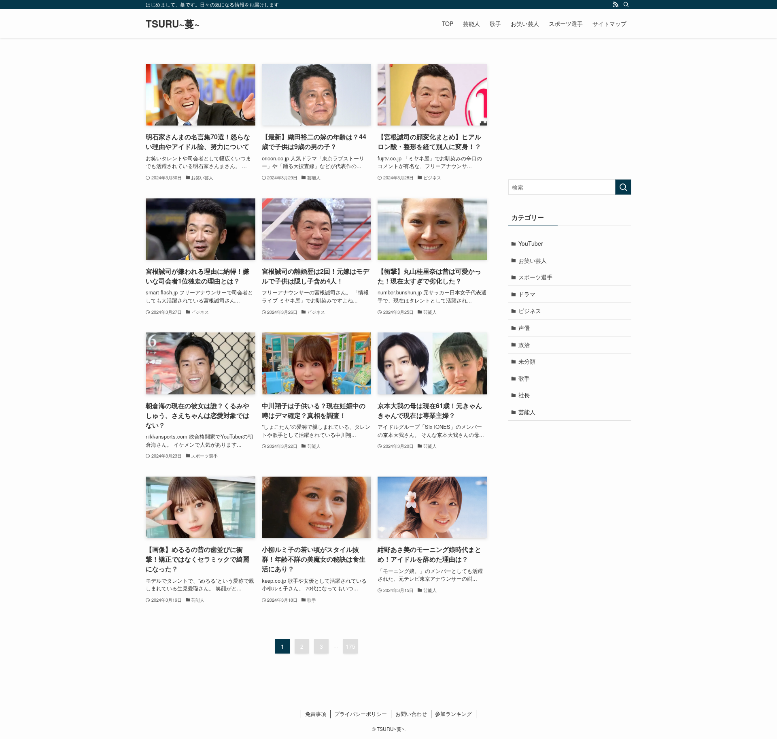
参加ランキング (453, 714)
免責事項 (315, 714)
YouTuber (530, 243)
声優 (524, 328)
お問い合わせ (411, 714)
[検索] (626, 4)
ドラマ (526, 294)
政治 (524, 345)
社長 (524, 395)
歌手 (524, 378)
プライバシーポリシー (360, 714)
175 (350, 646)
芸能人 (526, 412)
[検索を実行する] (623, 187)
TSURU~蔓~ (173, 23)
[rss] (615, 4)
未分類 (526, 361)
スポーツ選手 (535, 277)
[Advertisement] (569, 114)
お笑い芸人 (532, 260)
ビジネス (529, 311)
